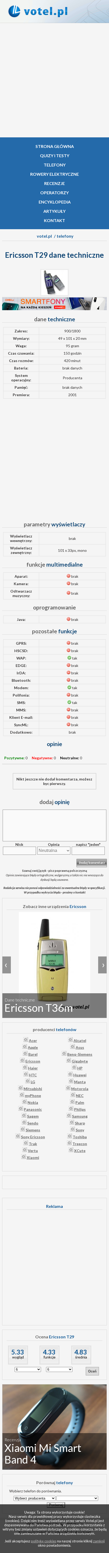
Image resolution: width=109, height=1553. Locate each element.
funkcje (49, 1357)
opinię (54, 801)
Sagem (33, 1116)
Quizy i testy (54, 155)
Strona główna (54, 146)
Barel (33, 1054)
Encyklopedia (55, 201)
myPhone (33, 1095)
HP (80, 1068)
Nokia (33, 1102)
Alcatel (80, 1040)
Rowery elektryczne (54, 174)
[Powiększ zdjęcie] (54, 294)
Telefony (55, 164)
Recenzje (54, 183)
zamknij (99, 1541)
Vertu (33, 1150)
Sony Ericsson (33, 1137)
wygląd (18, 1357)
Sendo (32, 1123)
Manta (80, 1082)
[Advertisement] (54, 80)
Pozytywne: (14, 758)
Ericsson (32, 1061)
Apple (33, 1047)
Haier (33, 1068)
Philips (80, 1109)
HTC (33, 1075)
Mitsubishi (33, 1088)
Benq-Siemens (79, 1054)
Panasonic (33, 1109)
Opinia (54, 844)
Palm (79, 1102)
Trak (33, 1143)
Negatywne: (42, 758)
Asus (80, 1047)
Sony (80, 1130)
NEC (80, 1095)
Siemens (33, 1130)
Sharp (80, 1123)
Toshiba (80, 1137)
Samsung (80, 1116)
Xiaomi (33, 1157)
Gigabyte (80, 1061)
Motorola (79, 1088)
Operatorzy (54, 192)
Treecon (79, 1143)
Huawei (80, 1075)
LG (33, 1082)
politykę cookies (43, 1541)
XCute (79, 1150)
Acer (33, 1040)
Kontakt (54, 220)
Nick (19, 844)
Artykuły (54, 211)
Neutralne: (69, 758)
